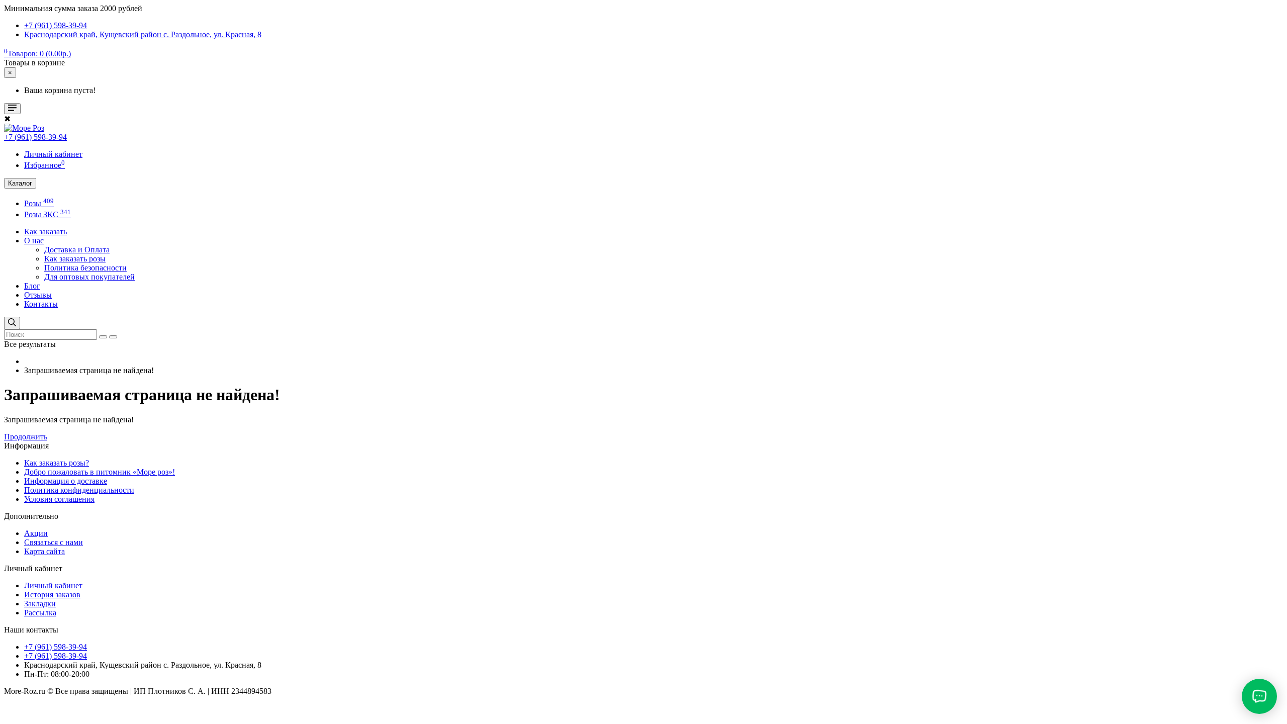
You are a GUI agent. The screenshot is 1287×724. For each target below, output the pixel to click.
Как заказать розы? (56, 463)
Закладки (40, 603)
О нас (34, 240)
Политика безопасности (85, 267)
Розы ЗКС (47, 214)
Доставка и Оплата (77, 249)
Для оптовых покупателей (89, 277)
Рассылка (40, 612)
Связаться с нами (53, 542)
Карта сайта (44, 551)
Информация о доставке (65, 481)
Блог (32, 286)
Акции (36, 533)
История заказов (52, 594)
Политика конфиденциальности (79, 490)
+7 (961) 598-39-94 (35, 137)
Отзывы (38, 295)
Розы (39, 203)
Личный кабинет (53, 585)
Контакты (41, 304)
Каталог (20, 183)
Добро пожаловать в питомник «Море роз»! (99, 472)
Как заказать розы (75, 258)
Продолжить (25, 436)
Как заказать (45, 231)
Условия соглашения (59, 499)
